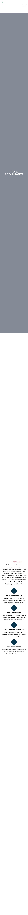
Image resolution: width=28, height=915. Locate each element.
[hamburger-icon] (24, 6)
